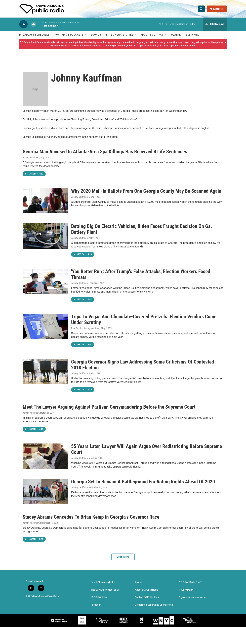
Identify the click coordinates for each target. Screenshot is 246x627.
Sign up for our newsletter (193, 597)
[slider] (38, 24)
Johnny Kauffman (31, 157)
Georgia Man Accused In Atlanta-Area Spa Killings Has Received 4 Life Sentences (105, 151)
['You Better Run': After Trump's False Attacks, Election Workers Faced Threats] (45, 281)
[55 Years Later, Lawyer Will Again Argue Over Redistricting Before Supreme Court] (45, 456)
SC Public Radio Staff (190, 582)
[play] (23, 24)
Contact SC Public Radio (147, 597)
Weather (176, 34)
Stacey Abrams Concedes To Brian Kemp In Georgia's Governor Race (91, 517)
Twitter (139, 582)
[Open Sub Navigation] (86, 34)
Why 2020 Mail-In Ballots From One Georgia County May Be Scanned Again (146, 191)
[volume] (33, 24)
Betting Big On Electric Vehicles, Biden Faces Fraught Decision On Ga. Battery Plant (141, 229)
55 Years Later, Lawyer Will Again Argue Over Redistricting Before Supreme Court (146, 449)
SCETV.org (193, 34)
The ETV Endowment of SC (105, 590)
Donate (218, 9)
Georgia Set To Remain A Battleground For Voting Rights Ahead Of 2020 (143, 482)
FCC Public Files (99, 597)
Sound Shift (99, 34)
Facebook (96, 605)
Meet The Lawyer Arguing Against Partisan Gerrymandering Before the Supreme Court (109, 407)
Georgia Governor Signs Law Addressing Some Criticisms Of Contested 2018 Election (142, 365)
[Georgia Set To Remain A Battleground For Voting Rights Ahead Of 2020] (45, 491)
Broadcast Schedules (34, 34)
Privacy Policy (186, 590)
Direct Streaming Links (103, 582)
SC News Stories (122, 34)
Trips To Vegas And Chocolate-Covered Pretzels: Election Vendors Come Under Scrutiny (143, 319)
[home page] (41, 9)
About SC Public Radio (146, 590)
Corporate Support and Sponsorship (154, 605)
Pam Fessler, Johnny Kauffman (85, 328)
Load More (123, 556)
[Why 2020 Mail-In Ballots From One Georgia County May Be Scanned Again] (45, 200)
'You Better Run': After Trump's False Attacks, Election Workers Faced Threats (140, 274)
